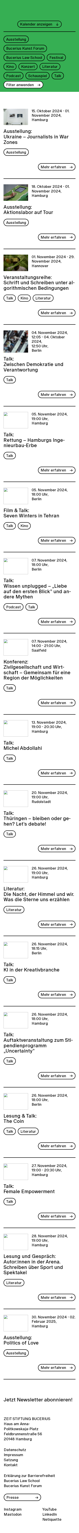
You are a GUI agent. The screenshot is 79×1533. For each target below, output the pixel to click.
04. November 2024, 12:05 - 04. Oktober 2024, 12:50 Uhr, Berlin (50, 341)
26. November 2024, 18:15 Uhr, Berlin (50, 949)
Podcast (13, 75)
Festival (56, 57)
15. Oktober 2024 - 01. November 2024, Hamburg (50, 116)
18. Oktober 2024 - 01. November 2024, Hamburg (51, 191)
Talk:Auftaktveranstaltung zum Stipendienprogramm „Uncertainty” (38, 1042)
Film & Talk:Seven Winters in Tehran (31, 512)
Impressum (13, 1454)
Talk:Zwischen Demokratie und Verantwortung (33, 363)
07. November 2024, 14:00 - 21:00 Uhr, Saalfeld (49, 646)
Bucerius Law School (24, 57)
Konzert (28, 66)
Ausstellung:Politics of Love (21, 1340)
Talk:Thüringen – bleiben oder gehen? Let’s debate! (37, 818)
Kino (10, 66)
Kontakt (11, 1464)
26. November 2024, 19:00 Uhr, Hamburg (50, 873)
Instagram (13, 1509)
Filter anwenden (20, 84)
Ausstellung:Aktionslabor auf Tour (28, 209)
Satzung (11, 1459)
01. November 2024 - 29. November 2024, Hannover (53, 261)
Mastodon (13, 1514)
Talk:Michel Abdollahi (23, 745)
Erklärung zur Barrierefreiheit (29, 1475)
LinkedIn (49, 1514)
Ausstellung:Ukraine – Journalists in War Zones (36, 136)
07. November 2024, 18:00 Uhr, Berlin (49, 565)
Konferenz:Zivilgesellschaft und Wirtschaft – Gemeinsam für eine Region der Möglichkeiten (37, 669)
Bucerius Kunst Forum (25, 48)
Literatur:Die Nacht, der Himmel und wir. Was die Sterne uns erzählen (39, 893)
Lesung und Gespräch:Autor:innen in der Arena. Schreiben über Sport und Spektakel (33, 1263)
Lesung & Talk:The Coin (20, 1118)
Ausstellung (16, 39)
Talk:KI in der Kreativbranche (31, 967)
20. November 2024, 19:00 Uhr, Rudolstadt (50, 797)
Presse (12, 1497)
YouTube (49, 1509)
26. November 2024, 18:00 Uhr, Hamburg (50, 1019)
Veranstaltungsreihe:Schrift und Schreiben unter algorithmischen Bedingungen (39, 282)
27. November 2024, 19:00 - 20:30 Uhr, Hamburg (49, 1170)
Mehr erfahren (53, 167)
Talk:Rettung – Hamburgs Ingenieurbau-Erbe (34, 439)
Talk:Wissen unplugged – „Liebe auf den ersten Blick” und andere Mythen (37, 588)
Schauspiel (37, 75)
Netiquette (51, 1519)
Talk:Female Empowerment (29, 1188)
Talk (57, 75)
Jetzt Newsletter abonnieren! (38, 1399)
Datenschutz (13, 1449)
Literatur (50, 66)
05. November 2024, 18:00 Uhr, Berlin (50, 495)
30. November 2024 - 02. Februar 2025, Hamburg (53, 1322)
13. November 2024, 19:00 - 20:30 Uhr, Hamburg (49, 727)
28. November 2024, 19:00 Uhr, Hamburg (50, 1241)
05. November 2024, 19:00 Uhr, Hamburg (50, 419)
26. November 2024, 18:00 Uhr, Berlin (50, 1100)
